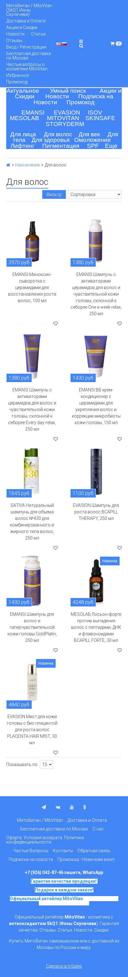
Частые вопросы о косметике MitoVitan (27, 66)
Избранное (17, 75)
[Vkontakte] (57, 807)
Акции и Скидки (21, 27)
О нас (98, 828)
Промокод (16, 82)
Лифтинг (22, 146)
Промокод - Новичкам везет (86, 859)
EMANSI (32, 112)
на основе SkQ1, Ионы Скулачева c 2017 (78, 900)
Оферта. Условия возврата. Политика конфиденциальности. (45, 839)
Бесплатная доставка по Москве (28, 55)
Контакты (63, 850)
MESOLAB (24, 118)
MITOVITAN (63, 118)
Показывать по (22, 764)
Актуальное (23, 90)
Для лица (23, 134)
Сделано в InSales (64, 966)
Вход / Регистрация (26, 47)
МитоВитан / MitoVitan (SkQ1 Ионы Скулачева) (29, 9)
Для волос (58, 134)
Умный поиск (68, 90)
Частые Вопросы (30, 850)
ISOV (95, 112)
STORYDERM (65, 124)
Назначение (27, 165)
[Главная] (8, 165)
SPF (93, 146)
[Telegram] (43, 807)
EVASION (67, 112)
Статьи (38, 34)
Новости (15, 34)
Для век (89, 134)
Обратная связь (94, 850)
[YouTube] (72, 807)
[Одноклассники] (85, 807)
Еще (111, 146)
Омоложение (92, 140)
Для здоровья (51, 140)
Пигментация (60, 146)
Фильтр (54, 194)
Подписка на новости (31, 859)
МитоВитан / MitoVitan (40, 820)
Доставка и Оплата (26, 21)
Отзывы (14, 40)
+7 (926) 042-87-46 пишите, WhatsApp (64, 872)
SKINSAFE (100, 118)
